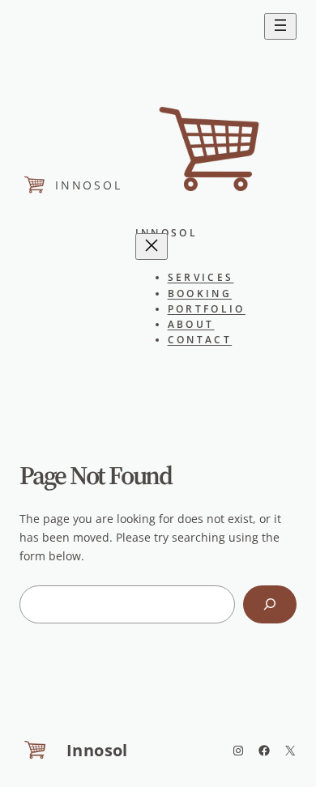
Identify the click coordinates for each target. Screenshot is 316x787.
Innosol (88, 185)
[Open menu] (280, 26)
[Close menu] (151, 246)
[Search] (270, 604)
